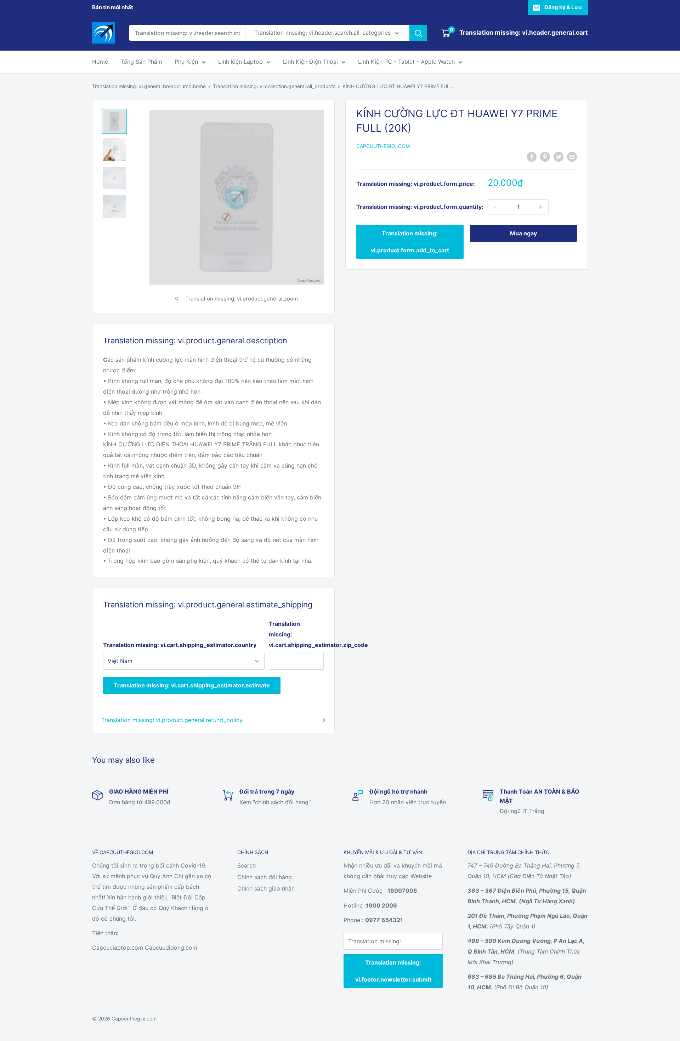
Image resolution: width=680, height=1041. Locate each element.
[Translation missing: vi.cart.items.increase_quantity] (540, 207)
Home (100, 61)
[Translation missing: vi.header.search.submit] (418, 33)
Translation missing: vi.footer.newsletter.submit (393, 971)
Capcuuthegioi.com (383, 146)
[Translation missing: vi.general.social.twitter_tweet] (558, 156)
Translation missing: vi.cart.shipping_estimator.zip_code (296, 634)
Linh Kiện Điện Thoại (310, 61)
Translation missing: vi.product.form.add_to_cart (410, 242)
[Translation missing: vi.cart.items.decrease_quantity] (495, 207)
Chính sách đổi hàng (264, 877)
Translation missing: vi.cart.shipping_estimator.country (179, 644)
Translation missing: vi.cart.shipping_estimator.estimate (192, 685)
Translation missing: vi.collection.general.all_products (274, 86)
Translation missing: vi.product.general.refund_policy (172, 719)
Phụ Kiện (186, 61)
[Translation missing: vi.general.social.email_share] (572, 156)
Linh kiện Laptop (240, 61)
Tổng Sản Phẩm (141, 61)
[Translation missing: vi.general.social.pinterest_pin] (545, 156)
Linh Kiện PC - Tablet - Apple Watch (406, 61)
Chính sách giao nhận (266, 888)
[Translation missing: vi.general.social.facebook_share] (532, 156)
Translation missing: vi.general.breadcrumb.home (149, 86)
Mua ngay (523, 233)
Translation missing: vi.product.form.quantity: (419, 206)
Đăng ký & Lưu (563, 7)
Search (246, 865)
